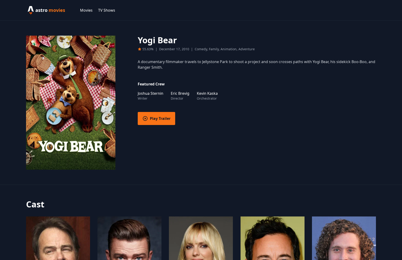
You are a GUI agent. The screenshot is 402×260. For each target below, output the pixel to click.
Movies (86, 10)
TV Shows (106, 10)
